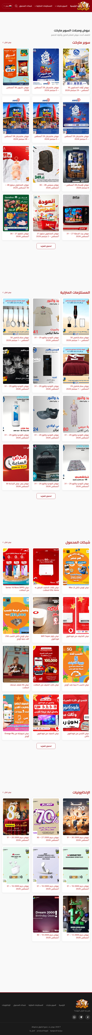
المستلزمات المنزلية (44, 6)
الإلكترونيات (6, 1005)
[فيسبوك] (87, 1017)
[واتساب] (74, 1017)
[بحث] (16, 6)
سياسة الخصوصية (56, 1030)
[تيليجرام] (81, 1017)
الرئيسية (73, 6)
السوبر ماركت (62, 6)
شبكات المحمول (25, 6)
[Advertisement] (46, 20)
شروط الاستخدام (42, 1030)
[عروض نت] (82, 1003)
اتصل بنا (32, 1030)
